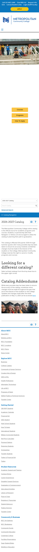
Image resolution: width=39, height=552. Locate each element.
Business (4, 362)
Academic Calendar (7, 412)
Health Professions (7, 381)
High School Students (8, 423)
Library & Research (7, 493)
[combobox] (19, 200)
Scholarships (5, 450)
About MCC (5, 334)
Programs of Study (7, 392)
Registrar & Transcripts (8, 500)
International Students (8, 431)
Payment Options (6, 442)
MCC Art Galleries (7, 520)
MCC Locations (6, 345)
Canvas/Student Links (14, 5)
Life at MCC (5, 388)
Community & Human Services (11, 369)
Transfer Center (6, 399)
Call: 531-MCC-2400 (8, 3)
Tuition (3, 461)
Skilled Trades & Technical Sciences (13, 396)
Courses (20, 110)
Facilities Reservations (8, 539)
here (34, 296)
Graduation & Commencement (11, 485)
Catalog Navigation (10, 215)
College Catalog (6, 365)
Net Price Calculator (7, 438)
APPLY (19, 9)
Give (3, 5)
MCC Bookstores (6, 524)
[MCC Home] (19, 19)
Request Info (32, 3)
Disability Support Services (10, 481)
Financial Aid (5, 416)
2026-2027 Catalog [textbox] (8, 200)
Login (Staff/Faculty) (30, 5)
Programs (19, 115)
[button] (34, 290)
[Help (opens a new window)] (35, 222)
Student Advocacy (7, 504)
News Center (5, 353)
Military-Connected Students (10, 435)
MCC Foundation (6, 341)
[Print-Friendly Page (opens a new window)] (31, 222)
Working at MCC (6, 338)
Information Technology (8, 384)
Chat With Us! (21, 3)
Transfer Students (6, 454)
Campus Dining (6, 474)
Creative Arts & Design (8, 373)
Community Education (8, 532)
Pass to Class (5, 496)
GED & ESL (5, 377)
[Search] (36, 205)
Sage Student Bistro (7, 543)
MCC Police (5, 349)
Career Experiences (7, 478)
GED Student (5, 420)
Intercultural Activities (8, 489)
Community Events (7, 528)
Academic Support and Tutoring (11, 470)
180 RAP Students (7, 408)
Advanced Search (7, 210)
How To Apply (20, 121)
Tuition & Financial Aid (8, 457)
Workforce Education (8, 547)
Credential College (7, 535)
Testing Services (6, 508)
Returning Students (7, 446)
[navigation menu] (2, 29)
